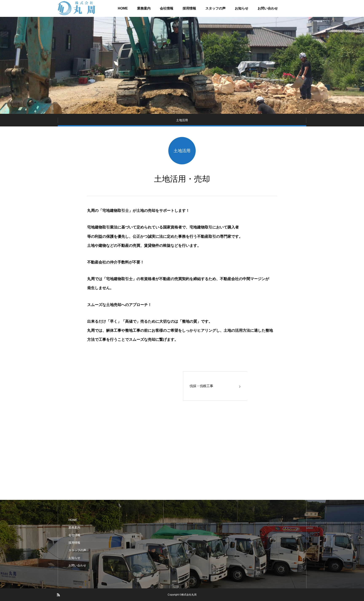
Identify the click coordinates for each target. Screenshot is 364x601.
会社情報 (166, 8)
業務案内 (144, 8)
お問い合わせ (268, 8)
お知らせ (241, 8)
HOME (123, 8)
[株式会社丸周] (77, 8)
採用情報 (189, 8)
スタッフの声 (215, 8)
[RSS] (58, 595)
